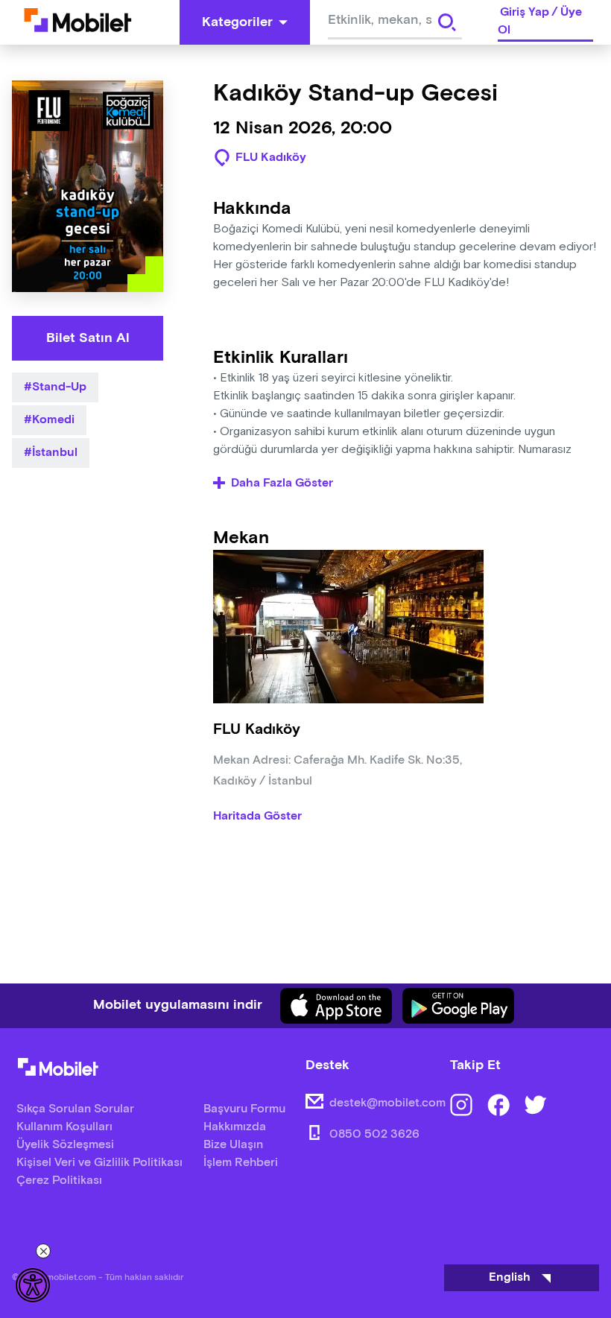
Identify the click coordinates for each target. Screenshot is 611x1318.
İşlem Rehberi (240, 1162)
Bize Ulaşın (233, 1145)
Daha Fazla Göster (282, 483)
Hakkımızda (234, 1127)
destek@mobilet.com (387, 1103)
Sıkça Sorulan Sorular (75, 1109)
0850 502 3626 (374, 1134)
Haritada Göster (257, 816)
